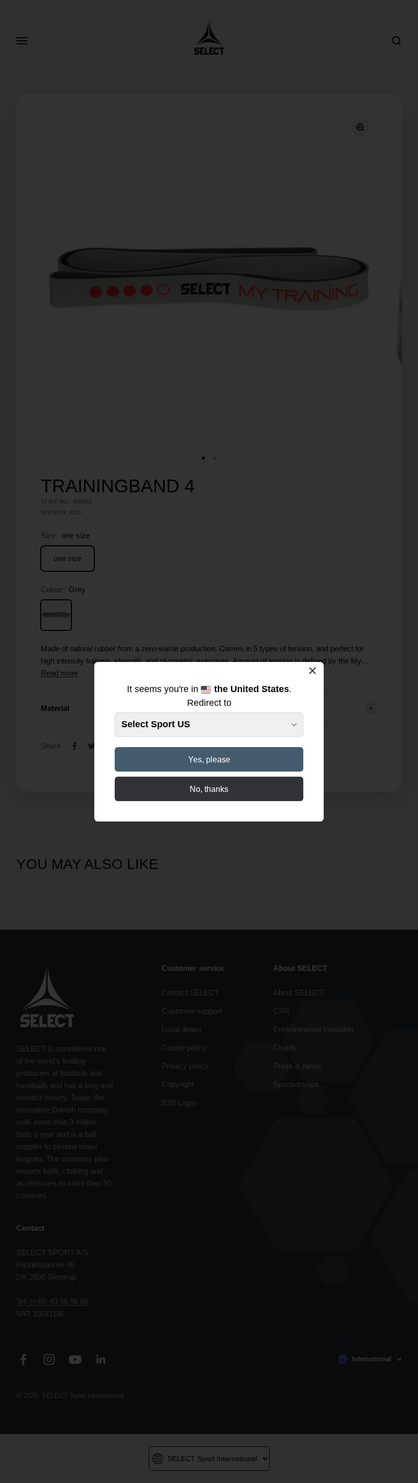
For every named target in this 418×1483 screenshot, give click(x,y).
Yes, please (209, 759)
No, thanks (209, 789)
